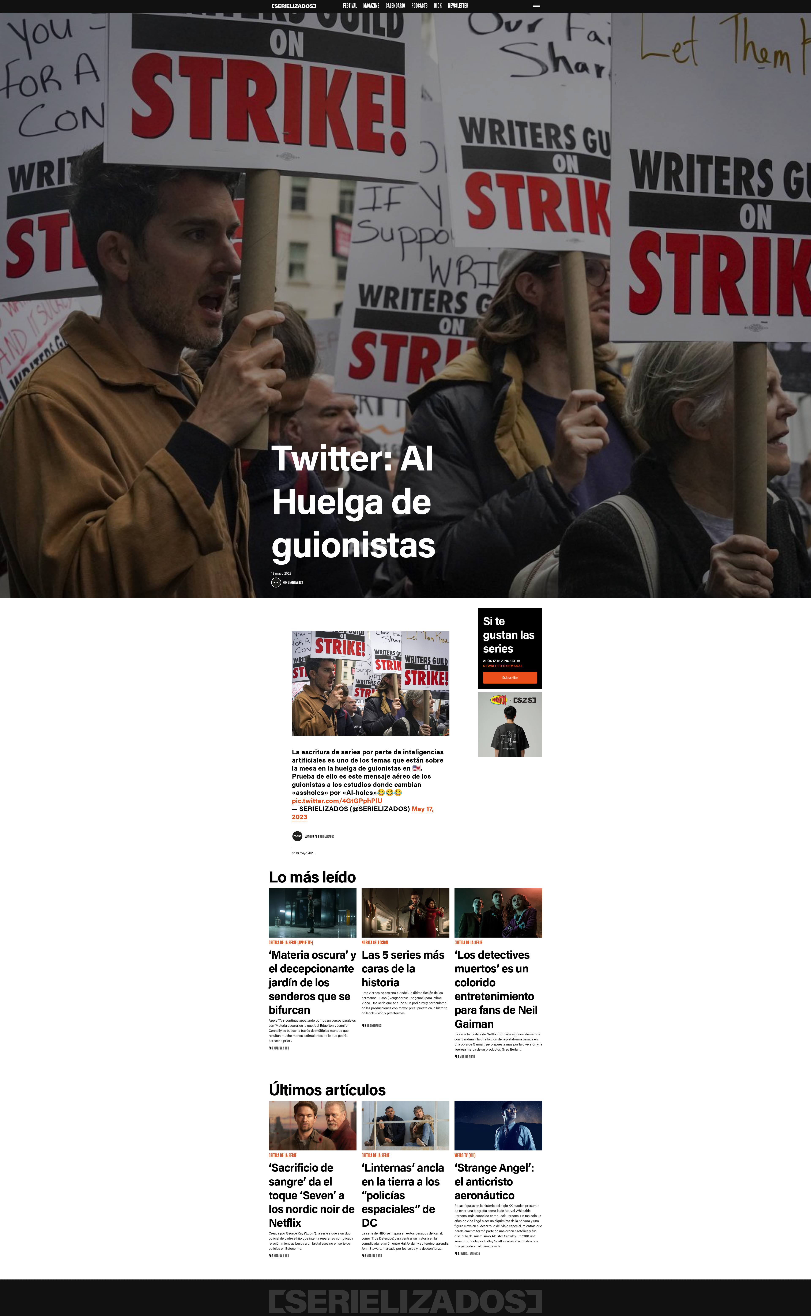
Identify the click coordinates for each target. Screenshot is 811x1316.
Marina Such (281, 1048)
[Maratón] (510, 726)
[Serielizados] (276, 582)
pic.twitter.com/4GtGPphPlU (337, 800)
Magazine (371, 6)
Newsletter (458, 6)
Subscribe (510, 677)
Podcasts (419, 6)
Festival (350, 6)
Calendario (395, 6)
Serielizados (295, 583)
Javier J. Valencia (470, 1254)
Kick (438, 6)
